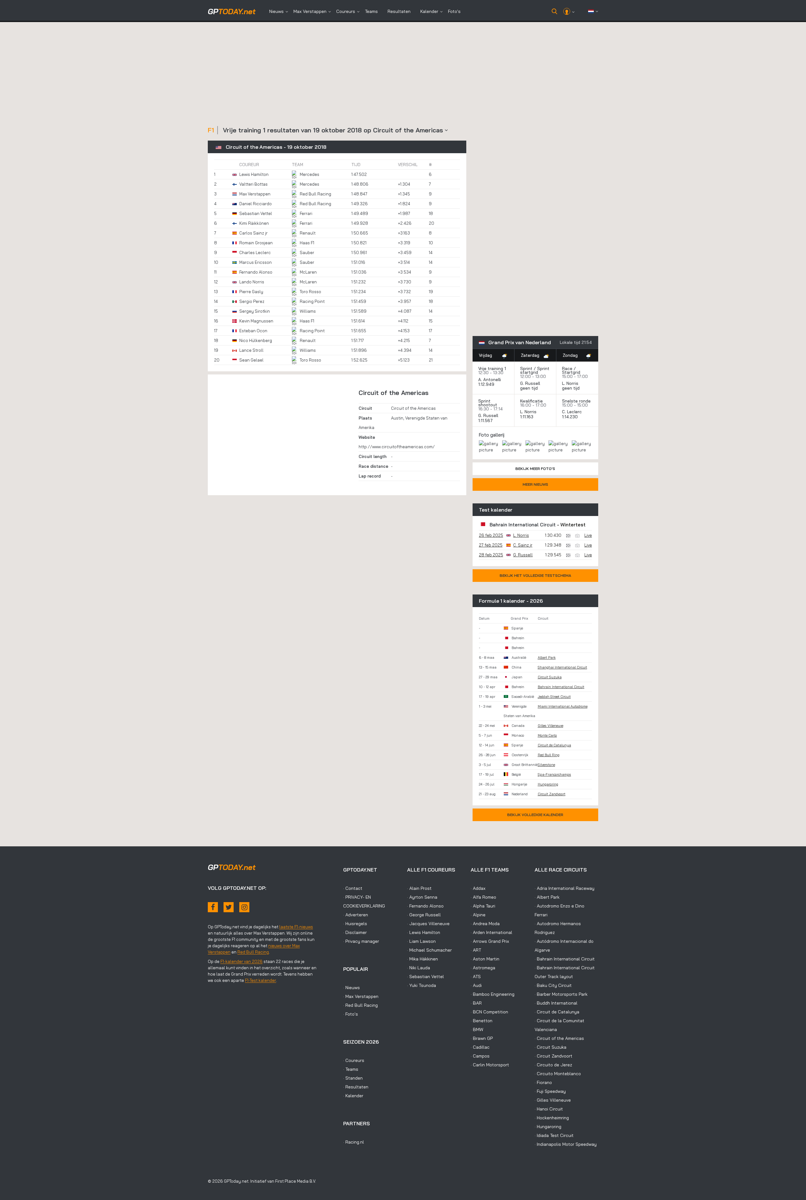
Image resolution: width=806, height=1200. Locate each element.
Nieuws (276, 11)
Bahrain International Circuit (523, 525)
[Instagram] (244, 907)
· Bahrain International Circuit (565, 959)
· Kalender (353, 1096)
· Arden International (491, 932)
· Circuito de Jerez (553, 1065)
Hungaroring (548, 784)
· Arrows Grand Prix (490, 941)
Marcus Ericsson (255, 262)
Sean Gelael (251, 359)
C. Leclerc (572, 411)
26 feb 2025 (491, 535)
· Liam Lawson (421, 941)
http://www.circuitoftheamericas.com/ (397, 446)
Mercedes (309, 174)
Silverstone (546, 764)
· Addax (478, 888)
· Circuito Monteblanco (558, 1073)
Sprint (526, 368)
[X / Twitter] (229, 907)
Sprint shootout (487, 402)
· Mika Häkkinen (422, 959)
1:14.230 (570, 416)
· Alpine (478, 915)
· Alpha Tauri (483, 906)
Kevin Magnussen (256, 320)
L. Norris (570, 383)
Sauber (307, 252)
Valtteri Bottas (253, 184)
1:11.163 (527, 416)
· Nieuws (351, 987)
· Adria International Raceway (564, 888)
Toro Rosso (310, 291)
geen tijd (529, 388)
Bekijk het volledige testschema (535, 575)
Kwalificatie (531, 400)
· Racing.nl (353, 1142)
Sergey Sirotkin (254, 311)
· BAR (476, 1003)
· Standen (353, 1078)
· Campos (480, 1056)
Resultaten (399, 11)
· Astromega (483, 968)
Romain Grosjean (256, 242)
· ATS (476, 976)
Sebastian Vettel (255, 213)
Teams (371, 11)
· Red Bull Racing (360, 1005)
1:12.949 (487, 384)
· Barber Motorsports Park (561, 994)
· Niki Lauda (418, 968)
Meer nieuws (535, 484)
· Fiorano (543, 1082)
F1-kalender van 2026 (241, 961)
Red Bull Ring (548, 755)
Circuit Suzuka (550, 677)
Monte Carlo (547, 735)
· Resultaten (355, 1087)
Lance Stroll (251, 350)
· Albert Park (547, 897)
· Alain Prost (419, 888)
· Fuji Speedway (550, 1091)
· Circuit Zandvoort (553, 1056)
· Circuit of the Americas (559, 1038)
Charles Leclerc (255, 252)
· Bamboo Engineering (492, 994)
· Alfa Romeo (483, 897)
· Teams (350, 1069)
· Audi (476, 985)
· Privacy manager (361, 941)
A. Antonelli (489, 379)
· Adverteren (355, 915)
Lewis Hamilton (254, 174)
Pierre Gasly (251, 291)
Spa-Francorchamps (554, 774)
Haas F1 (307, 242)
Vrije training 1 (492, 368)
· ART (476, 950)
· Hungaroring (548, 1126)
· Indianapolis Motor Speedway (566, 1144)
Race (567, 368)
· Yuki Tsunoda (421, 985)
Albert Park (547, 657)
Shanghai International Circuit (562, 667)
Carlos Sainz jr (253, 232)
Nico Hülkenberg (255, 340)
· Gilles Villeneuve (553, 1100)
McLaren (308, 272)
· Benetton (481, 1020)
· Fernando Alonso (425, 906)
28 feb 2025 (491, 554)
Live (588, 535)
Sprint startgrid (534, 370)
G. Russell (530, 383)
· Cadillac (480, 1047)
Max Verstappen (309, 11)
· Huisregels (355, 923)
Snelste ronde (576, 400)
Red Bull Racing (315, 193)
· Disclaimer (355, 932)
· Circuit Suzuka (550, 1047)
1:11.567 (486, 420)
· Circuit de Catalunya (557, 1012)
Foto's (454, 11)
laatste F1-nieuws (296, 926)
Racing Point (312, 301)
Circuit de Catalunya (554, 745)
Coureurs (345, 11)
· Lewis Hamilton (423, 932)
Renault (307, 232)
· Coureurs (353, 1060)
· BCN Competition (489, 1012)
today (232, 11)
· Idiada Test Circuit (554, 1135)
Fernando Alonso (255, 272)
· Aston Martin (485, 959)
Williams (308, 311)
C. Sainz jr (522, 545)
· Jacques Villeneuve (428, 923)
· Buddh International (556, 1003)
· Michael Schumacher (429, 950)
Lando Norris (251, 281)
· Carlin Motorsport (490, 1065)
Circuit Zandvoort (551, 794)
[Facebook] (213, 907)
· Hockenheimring (552, 1118)
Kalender (429, 11)
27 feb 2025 (490, 545)
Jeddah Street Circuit (554, 696)
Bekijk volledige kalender (535, 814)
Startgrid (571, 372)
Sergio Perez (251, 301)
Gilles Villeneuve (550, 725)
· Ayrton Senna (422, 897)
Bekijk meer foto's (535, 468)
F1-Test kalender (260, 980)
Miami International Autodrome (562, 706)
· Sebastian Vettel (425, 976)
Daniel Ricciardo (255, 203)
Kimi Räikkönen (254, 223)
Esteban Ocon (253, 330)
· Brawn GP (482, 1038)
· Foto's (350, 1014)
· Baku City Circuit (553, 985)
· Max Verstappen (360, 996)
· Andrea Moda (485, 923)
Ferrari (306, 213)
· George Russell (424, 915)
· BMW (477, 1029)
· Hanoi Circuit (549, 1109)
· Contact (352, 888)
